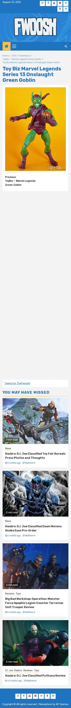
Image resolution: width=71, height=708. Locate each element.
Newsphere (45, 704)
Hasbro (18, 670)
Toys (18, 593)
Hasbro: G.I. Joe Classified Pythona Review (35, 675)
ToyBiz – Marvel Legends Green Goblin (20, 181)
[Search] (66, 46)
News (8, 448)
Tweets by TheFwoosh (17, 383)
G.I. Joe (9, 670)
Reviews (9, 593)
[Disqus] (35, 238)
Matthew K (30, 463)
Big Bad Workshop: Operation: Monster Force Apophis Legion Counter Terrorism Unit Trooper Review (34, 603)
